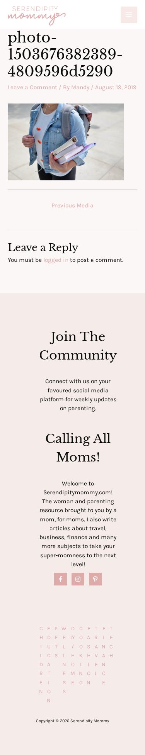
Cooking (81, 655)
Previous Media (72, 205)
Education (49, 664)
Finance (104, 655)
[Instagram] (78, 579)
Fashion (88, 655)
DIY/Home (72, 655)
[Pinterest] (95, 579)
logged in (55, 259)
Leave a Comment (32, 87)
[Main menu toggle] (129, 15)
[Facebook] (60, 579)
